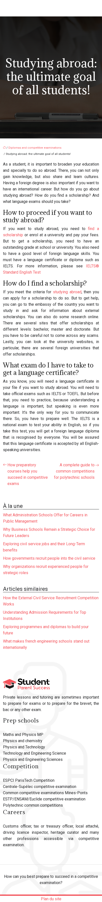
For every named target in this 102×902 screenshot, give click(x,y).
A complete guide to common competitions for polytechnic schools (74, 471)
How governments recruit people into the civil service (49, 558)
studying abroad (67, 292)
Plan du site (51, 899)
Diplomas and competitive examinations (34, 147)
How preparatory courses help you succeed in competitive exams (27, 474)
